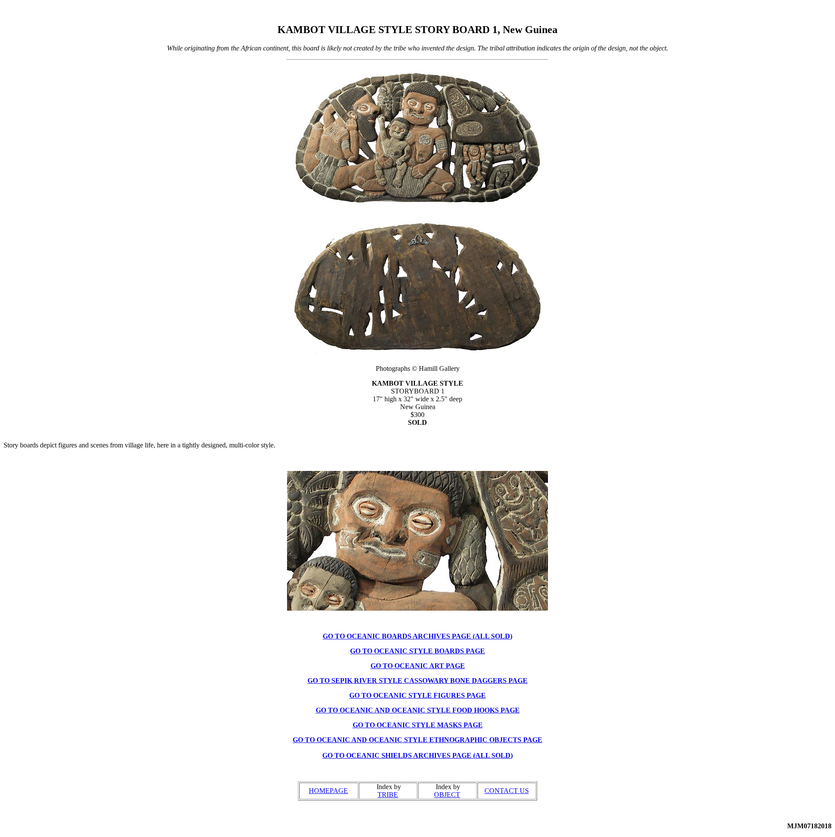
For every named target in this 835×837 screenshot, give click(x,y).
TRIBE (387, 794)
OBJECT (447, 794)
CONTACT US (506, 790)
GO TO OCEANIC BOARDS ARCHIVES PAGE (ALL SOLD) (417, 636)
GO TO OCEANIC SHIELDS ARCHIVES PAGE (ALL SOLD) (417, 755)
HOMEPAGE (328, 790)
